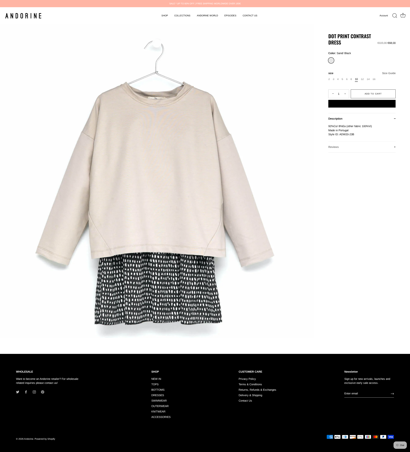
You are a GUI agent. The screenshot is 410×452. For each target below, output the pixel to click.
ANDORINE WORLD (207, 15)
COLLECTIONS (182, 15)
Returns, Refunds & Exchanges (257, 389)
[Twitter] (17, 391)
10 (356, 79)
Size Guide (389, 73)
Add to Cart (373, 94)
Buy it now (362, 104)
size (362, 73)
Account (384, 15)
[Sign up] (392, 393)
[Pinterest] (42, 391)
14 (368, 79)
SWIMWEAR (159, 400)
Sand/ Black (331, 60)
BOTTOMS (157, 389)
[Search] (394, 15)
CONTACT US (250, 15)
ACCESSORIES (161, 417)
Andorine (28, 439)
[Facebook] (26, 391)
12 (362, 79)
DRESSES (157, 395)
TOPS (155, 384)
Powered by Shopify (45, 439)
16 (374, 79)
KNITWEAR (158, 411)
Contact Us (245, 400)
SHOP (164, 15)
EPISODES (230, 15)
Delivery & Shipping (250, 395)
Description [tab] (335, 118)
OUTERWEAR (160, 406)
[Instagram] (34, 391)
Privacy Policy (247, 378)
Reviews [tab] (333, 147)
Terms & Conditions (250, 384)
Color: (339, 53)
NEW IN (156, 378)
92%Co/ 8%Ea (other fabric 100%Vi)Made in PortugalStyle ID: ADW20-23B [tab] (350, 130)
